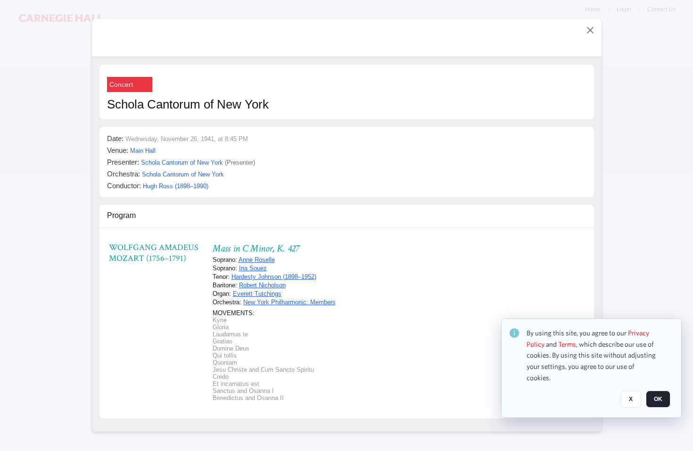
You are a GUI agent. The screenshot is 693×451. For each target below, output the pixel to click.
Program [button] (121, 215)
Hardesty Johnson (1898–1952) (273, 276)
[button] (590, 30)
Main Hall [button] (143, 150)
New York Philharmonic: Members (289, 302)
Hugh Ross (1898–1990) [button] (175, 186)
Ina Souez (253, 268)
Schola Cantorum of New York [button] (182, 162)
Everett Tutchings (257, 293)
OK (658, 399)
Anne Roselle (257, 259)
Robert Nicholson (262, 285)
